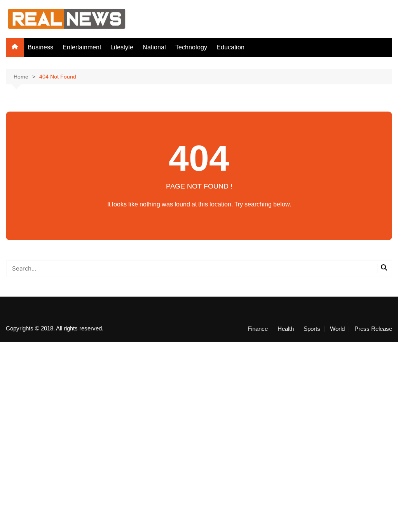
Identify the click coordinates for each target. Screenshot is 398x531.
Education (230, 47)
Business (40, 47)
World (337, 329)
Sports (312, 329)
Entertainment (82, 47)
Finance (258, 329)
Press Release (373, 329)
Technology (191, 47)
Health (286, 329)
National (154, 47)
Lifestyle (121, 47)
